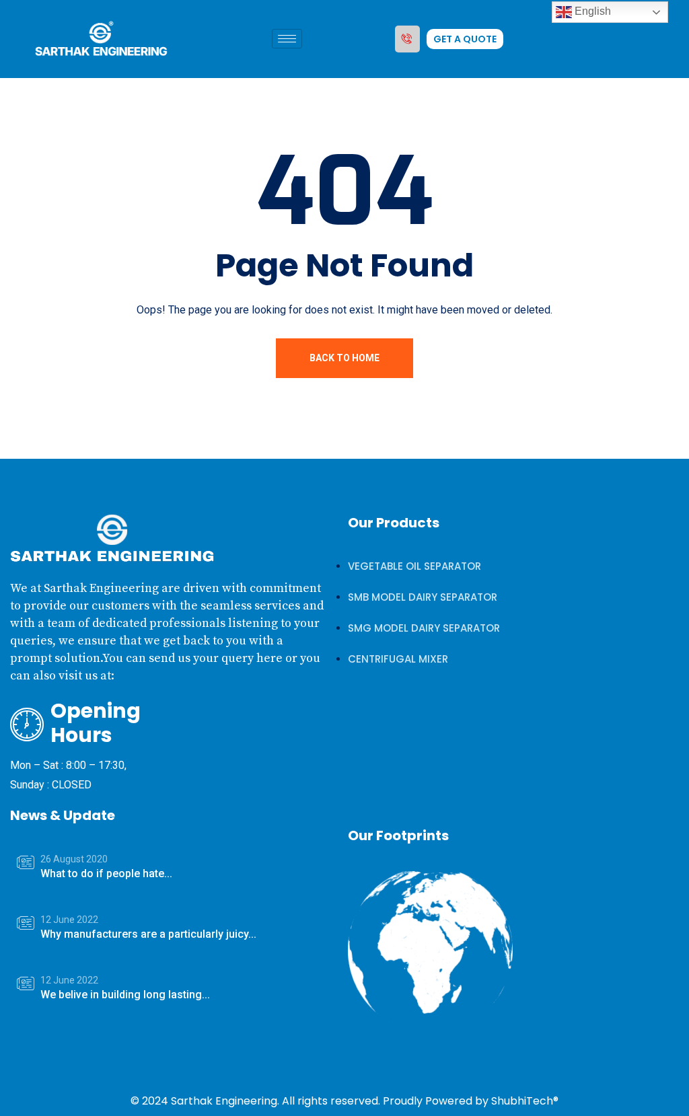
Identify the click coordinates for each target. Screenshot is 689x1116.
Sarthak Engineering (224, 1101)
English (591, 11)
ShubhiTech (522, 1101)
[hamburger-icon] (287, 38)
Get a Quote (465, 39)
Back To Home (344, 357)
